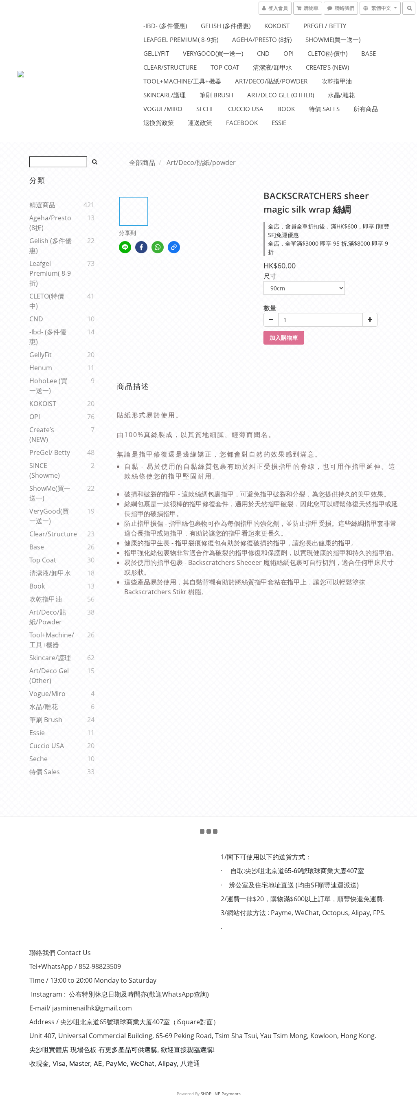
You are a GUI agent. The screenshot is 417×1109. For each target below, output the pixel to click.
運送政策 (200, 123)
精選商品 (42, 204)
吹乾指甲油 (336, 81)
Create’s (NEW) (327, 67)
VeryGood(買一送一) (213, 53)
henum (40, 367)
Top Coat (225, 67)
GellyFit (156, 53)
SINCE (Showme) (44, 470)
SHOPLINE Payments (221, 1093)
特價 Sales (324, 109)
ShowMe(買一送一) (332, 39)
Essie (279, 123)
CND (263, 53)
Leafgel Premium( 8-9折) (180, 39)
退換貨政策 (158, 123)
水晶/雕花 (341, 95)
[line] (125, 247)
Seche (205, 109)
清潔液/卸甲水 (272, 67)
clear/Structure (170, 67)
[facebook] (141, 247)
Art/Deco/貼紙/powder (271, 81)
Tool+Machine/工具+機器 (182, 81)
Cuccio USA (245, 109)
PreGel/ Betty (324, 26)
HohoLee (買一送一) (48, 385)
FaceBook (242, 123)
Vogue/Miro (162, 109)
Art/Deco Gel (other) (280, 95)
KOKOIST (277, 26)
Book (286, 109)
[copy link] (174, 247)
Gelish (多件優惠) (225, 26)
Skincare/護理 (164, 95)
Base (368, 53)
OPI (288, 53)
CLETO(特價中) (327, 53)
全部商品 (142, 162)
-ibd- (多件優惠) (165, 26)
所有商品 (365, 109)
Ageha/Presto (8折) (262, 39)
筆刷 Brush (216, 95)
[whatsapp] (157, 247)
